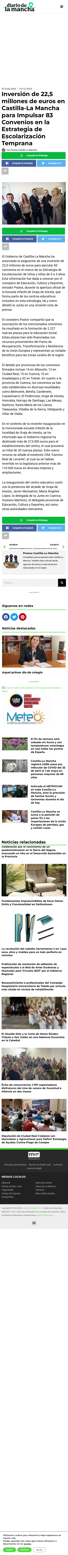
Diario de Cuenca (44, 1182)
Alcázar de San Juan (12, 1186)
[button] (34, 1223)
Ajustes (39, 1550)
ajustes (27, 1544)
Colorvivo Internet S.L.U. (32, 1208)
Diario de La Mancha (46, 1186)
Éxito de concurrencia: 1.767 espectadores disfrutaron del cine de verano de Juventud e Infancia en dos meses (32, 1088)
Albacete (6, 1182)
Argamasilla (7, 1190)
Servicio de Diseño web (40, 1164)
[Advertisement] (34, 49)
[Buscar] (62, 583)
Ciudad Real (7, 1197)
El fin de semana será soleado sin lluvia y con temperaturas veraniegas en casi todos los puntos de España (47, 745)
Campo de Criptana (11, 1193)
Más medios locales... (46, 1193)
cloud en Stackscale (44, 1215)
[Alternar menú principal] (62, 6)
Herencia (40, 1190)
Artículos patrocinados (15, 1164)
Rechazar (24, 1550)
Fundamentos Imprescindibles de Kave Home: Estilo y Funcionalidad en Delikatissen (32, 902)
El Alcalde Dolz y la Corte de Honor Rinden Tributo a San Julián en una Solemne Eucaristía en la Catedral (33, 1037)
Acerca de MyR (34, 1168)
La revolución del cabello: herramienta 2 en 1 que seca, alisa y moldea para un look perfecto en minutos (34, 952)
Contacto (57, 1164)
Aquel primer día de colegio (22, 672)
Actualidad (9, 88)
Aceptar (9, 1550)
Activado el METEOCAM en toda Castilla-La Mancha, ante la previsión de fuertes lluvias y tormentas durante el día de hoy (48, 794)
